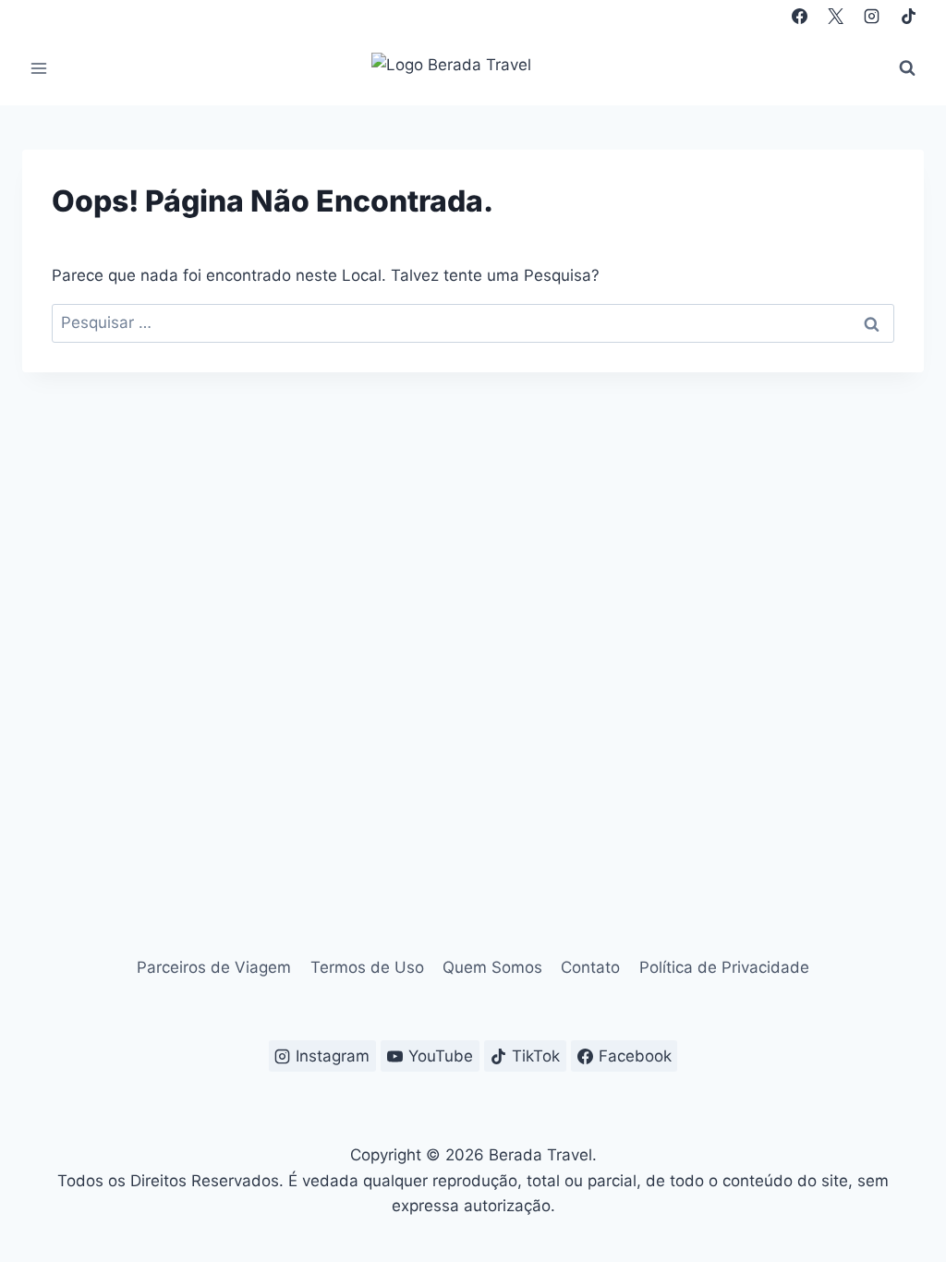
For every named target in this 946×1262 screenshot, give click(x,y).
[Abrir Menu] (39, 68)
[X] (836, 15)
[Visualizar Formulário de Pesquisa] (907, 68)
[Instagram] (872, 15)
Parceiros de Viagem (214, 967)
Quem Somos (492, 967)
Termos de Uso (367, 967)
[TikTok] (908, 15)
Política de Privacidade (724, 967)
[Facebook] (800, 15)
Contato (590, 967)
